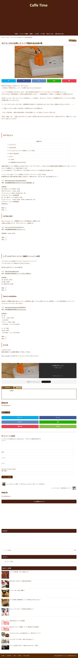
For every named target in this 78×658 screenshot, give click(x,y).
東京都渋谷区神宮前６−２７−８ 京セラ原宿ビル (18, 273)
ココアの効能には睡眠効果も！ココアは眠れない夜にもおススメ (25, 599)
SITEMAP (9, 655)
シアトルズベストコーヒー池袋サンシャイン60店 (21, 150)
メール (3, 457)
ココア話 (42, 33)
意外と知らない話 (59, 33)
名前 (3, 452)
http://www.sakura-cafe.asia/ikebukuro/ (15, 180)
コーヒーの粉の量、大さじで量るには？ (19, 571)
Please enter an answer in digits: (9, 469)
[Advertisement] (39, 21)
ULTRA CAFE (12, 147)
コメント (4, 440)
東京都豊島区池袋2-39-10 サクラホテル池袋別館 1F (19, 182)
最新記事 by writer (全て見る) (17, 162)
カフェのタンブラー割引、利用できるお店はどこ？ (22, 639)
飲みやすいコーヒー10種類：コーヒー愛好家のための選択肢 (24, 627)
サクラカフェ (12, 144)
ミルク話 (37, 33)
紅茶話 (31, 33)
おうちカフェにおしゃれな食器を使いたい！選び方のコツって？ (25, 633)
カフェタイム (65, 655)
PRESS (19, 655)
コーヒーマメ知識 (24, 33)
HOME (16, 33)
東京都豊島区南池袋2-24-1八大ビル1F (15, 309)
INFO (14, 655)
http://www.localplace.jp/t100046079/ (15, 307)
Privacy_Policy (26, 655)
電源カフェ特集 (6, 412)
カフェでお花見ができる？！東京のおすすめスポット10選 (24, 645)
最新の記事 (18, 387)
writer (11, 159)
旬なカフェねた (49, 33)
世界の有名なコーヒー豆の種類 (17, 620)
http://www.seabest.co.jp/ (12, 271)
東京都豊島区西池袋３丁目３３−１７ (15, 229)
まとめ (10, 156)
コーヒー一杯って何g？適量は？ (17, 590)
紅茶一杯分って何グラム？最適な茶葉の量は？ (21, 581)
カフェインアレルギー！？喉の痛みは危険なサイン (22, 609)
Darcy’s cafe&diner (13, 153)
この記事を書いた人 (8, 387)
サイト (3, 463)
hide (40, 141)
